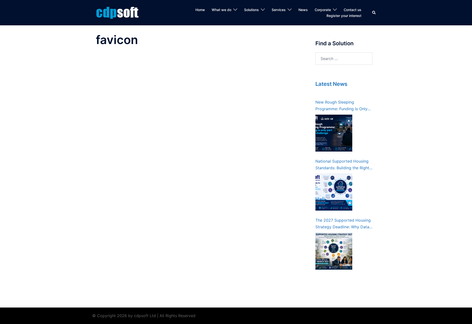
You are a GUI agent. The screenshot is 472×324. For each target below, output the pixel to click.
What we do (221, 10)
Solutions (251, 10)
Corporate (323, 10)
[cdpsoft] (120, 12)
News (303, 10)
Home (200, 10)
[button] (374, 13)
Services (279, 10)
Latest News (331, 84)
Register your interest (343, 16)
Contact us (352, 10)
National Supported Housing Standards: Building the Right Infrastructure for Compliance (342, 165)
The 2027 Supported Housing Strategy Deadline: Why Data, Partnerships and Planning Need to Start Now (343, 224)
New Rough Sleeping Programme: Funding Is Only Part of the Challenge (341, 106)
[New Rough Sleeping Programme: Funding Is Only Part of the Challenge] (333, 133)
